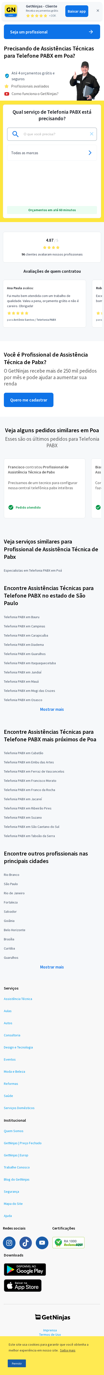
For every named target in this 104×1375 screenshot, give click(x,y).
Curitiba (9, 948)
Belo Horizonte (14, 930)
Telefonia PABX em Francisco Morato (30, 780)
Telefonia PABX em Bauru (21, 617)
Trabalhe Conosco (17, 1167)
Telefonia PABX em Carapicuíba (26, 635)
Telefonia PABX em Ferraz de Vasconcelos (34, 771)
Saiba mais (67, 1350)
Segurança (11, 1191)
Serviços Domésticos (19, 1108)
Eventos (10, 1059)
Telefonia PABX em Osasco (23, 700)
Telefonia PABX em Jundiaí (22, 672)
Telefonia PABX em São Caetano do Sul (31, 826)
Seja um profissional (29, 32)
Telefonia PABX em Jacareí (23, 799)
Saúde (8, 1096)
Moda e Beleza (14, 1071)
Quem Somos (13, 1131)
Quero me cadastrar (28, 400)
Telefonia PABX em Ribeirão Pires (28, 808)
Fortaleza (11, 902)
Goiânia (9, 921)
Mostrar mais (52, 709)
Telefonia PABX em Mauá (21, 681)
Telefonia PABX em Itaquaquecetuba (30, 663)
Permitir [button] (17, 1363)
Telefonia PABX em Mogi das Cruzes (29, 690)
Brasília (9, 939)
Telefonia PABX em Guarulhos (25, 654)
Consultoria (12, 1035)
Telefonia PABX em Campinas (24, 626)
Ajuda (8, 1216)
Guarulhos (11, 957)
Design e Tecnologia (18, 1047)
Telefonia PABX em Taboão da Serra (29, 836)
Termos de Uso (50, 1334)
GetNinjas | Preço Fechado (23, 1143)
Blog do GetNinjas (17, 1179)
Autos (8, 1023)
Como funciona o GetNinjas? (35, 93)
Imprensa (50, 1330)
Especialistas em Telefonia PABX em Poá (33, 570)
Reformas (11, 1083)
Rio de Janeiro (14, 893)
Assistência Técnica (18, 999)
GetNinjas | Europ (16, 1155)
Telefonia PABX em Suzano (23, 817)
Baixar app (77, 11)
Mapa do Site (13, 1203)
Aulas (8, 1011)
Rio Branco (11, 874)
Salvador (10, 911)
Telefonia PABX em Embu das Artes (29, 762)
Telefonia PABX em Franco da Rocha (29, 790)
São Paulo (11, 884)
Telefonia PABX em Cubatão (23, 753)
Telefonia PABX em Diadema (24, 644)
